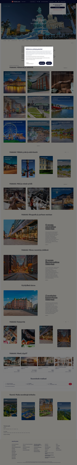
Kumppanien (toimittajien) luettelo (30, 59)
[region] (38, 56)
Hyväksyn (49, 63)
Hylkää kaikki (42, 63)
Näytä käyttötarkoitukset (30, 63)
